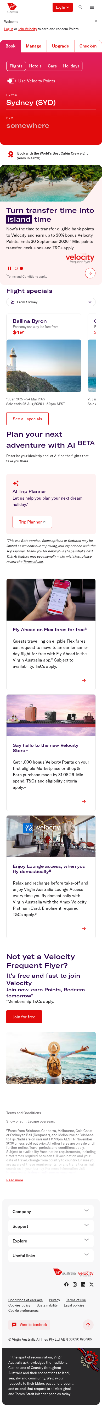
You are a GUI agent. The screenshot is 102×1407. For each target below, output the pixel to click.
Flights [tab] (16, 65)
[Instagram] (75, 1284)
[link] (90, 273)
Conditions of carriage (25, 1300)
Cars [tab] (52, 65)
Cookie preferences (23, 1310)
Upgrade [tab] (60, 46)
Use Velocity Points (36, 80)
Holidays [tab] (71, 65)
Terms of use (33, 561)
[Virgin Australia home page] (12, 7)
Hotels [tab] (35, 65)
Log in (8, 29)
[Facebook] (66, 1284)
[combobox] (51, 302)
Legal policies (74, 1305)
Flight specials (29, 290)
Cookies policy (19, 1305)
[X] (91, 1284)
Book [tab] (10, 46)
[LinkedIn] (83, 1284)
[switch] (32, 80)
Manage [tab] (33, 46)
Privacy (54, 1300)
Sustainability (47, 1305)
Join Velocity (27, 29)
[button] (63, 7)
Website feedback (33, 1325)
